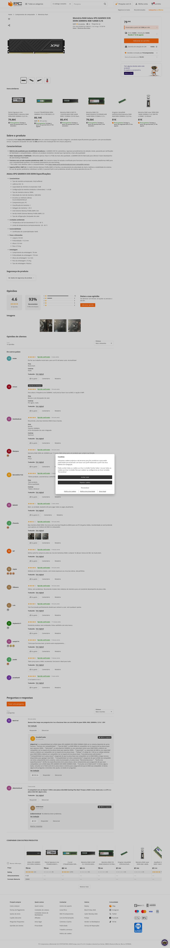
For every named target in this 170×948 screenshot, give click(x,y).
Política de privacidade (87, 491)
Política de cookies (70, 491)
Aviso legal (102, 491)
